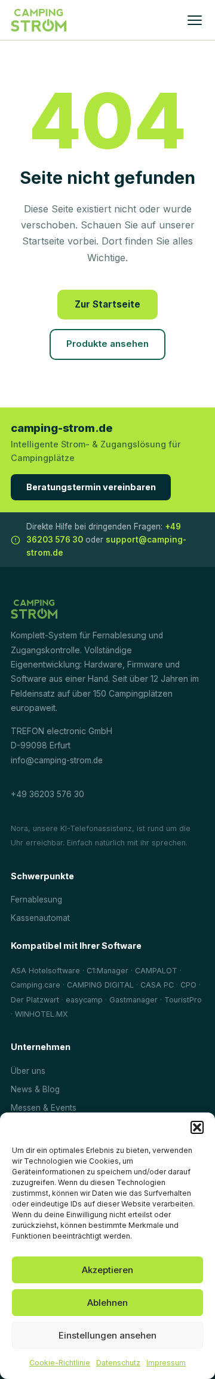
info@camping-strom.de (57, 760)
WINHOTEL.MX (41, 1014)
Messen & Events (43, 1107)
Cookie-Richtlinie (59, 1362)
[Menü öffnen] (194, 20)
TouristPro (183, 999)
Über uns (28, 1071)
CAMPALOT (156, 970)
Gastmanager (133, 999)
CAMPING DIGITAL (100, 984)
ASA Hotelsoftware (45, 970)
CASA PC (157, 984)
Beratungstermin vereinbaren (91, 487)
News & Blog (35, 1089)
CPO (188, 984)
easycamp (84, 999)
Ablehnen (107, 1302)
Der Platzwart (35, 999)
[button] (197, 1127)
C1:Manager (107, 970)
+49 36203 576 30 (47, 794)
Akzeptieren (107, 1269)
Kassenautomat (40, 918)
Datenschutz (118, 1362)
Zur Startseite (107, 304)
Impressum (166, 1362)
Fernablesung (36, 899)
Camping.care (35, 984)
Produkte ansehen (107, 344)
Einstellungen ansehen (107, 1335)
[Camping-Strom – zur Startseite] (38, 20)
